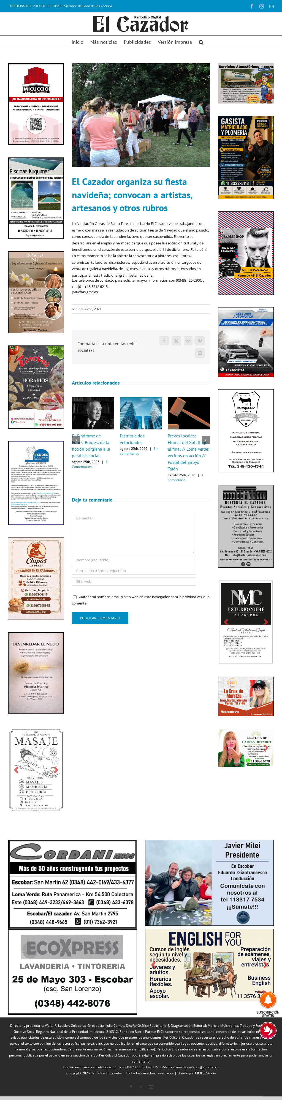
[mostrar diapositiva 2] (263, 1007)
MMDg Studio (205, 1074)
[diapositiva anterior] (16, 774)
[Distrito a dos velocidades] (141, 399)
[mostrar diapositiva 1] (259, 1007)
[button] (201, 42)
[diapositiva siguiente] (56, 774)
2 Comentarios (90, 464)
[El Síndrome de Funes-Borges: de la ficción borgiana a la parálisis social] (93, 399)
